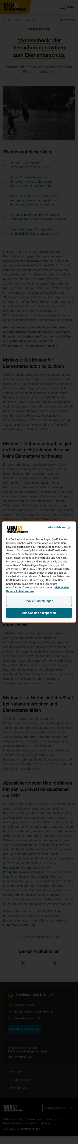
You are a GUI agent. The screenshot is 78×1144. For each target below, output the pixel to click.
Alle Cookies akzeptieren (39, 613)
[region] (39, 572)
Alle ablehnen (57, 527)
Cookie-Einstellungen (39, 601)
